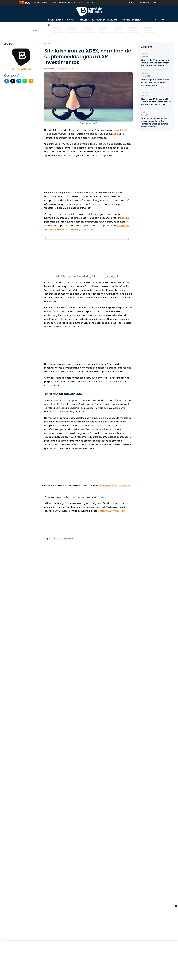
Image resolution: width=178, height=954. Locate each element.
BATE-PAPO (144, 2)
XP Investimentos (67, 539)
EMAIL (156, 2)
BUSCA (131, 2)
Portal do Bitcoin (89, 11)
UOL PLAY (81, 2)
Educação (112, 20)
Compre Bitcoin (55, 20)
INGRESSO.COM (40, 2)
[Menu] (163, 20)
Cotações (84, 20)
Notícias (70, 20)
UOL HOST (53, 2)
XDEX (115, 133)
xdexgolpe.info (120, 130)
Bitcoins (124, 217)
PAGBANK (62, 2)
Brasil (47, 43)
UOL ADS (89, 2)
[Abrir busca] (156, 20)
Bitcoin (126, 20)
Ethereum (137, 20)
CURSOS (71, 2)
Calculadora (98, 20)
